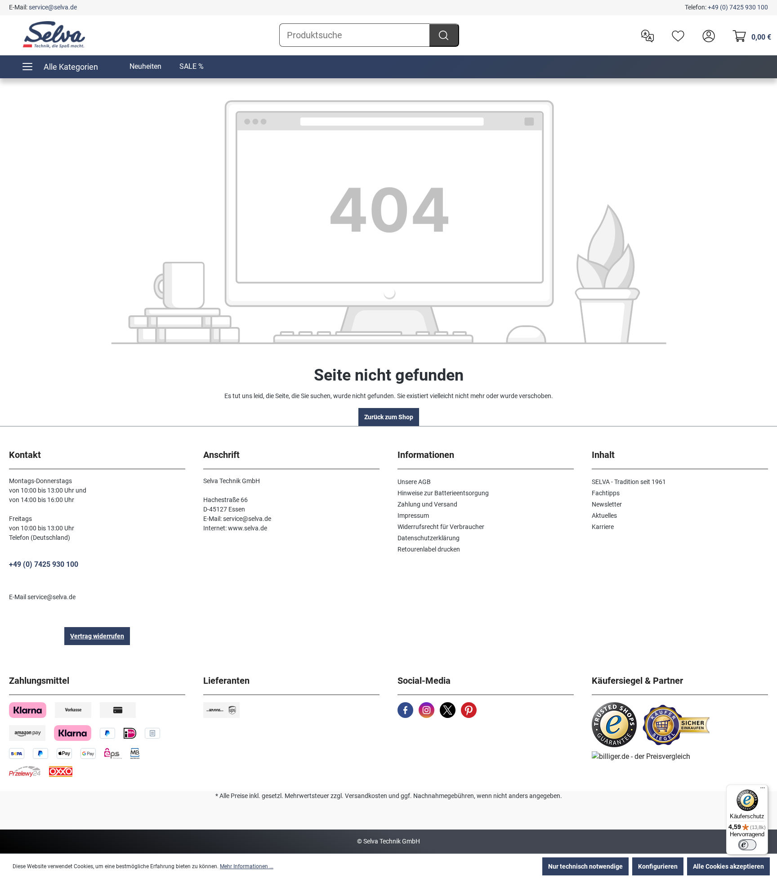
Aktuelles (604, 515)
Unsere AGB (414, 481)
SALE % (191, 66)
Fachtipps (606, 493)
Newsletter (607, 504)
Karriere (603, 526)
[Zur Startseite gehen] (54, 34)
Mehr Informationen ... (246, 866)
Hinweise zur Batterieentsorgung (443, 493)
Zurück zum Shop (388, 417)
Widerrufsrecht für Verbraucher (440, 526)
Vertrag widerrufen (97, 636)
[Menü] (762, 790)
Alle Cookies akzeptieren (728, 866)
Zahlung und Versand (427, 504)
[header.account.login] (706, 35)
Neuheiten (145, 66)
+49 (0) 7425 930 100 (738, 7)
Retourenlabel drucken (428, 549)
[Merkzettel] (676, 35)
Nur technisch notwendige (585, 866)
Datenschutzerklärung (428, 538)
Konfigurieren (658, 866)
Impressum (413, 515)
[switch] (747, 844)
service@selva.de (53, 7)
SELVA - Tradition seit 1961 (629, 481)
